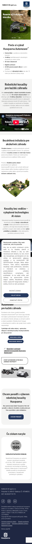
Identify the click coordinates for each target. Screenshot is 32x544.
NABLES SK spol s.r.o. (9, 5)
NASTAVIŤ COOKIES (15, 290)
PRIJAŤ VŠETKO (16, 295)
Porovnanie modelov (15, 341)
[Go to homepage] (5, 534)
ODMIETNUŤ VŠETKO (16, 300)
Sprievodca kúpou (15, 337)
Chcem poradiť (16, 417)
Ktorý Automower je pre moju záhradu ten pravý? (13, 361)
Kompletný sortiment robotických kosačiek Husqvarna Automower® (15, 351)
